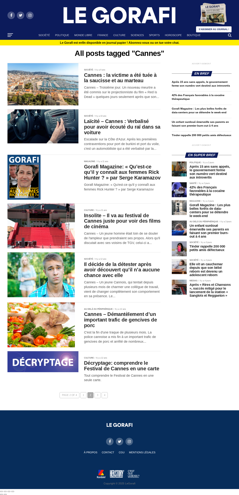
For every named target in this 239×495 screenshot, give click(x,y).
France (102, 35)
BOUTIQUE (194, 35)
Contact (108, 452)
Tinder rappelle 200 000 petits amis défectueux (201, 135)
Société (44, 35)
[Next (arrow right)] (5, 494)
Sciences (137, 35)
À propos (90, 452)
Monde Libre (83, 35)
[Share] (5, 491)
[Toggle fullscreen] (8, 491)
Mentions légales (142, 452)
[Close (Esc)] (1, 491)
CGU (122, 452)
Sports (154, 35)
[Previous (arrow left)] (1, 494)
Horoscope (173, 35)
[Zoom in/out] (12, 491)
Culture (119, 35)
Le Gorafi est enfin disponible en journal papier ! (119, 42)
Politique (62, 35)
